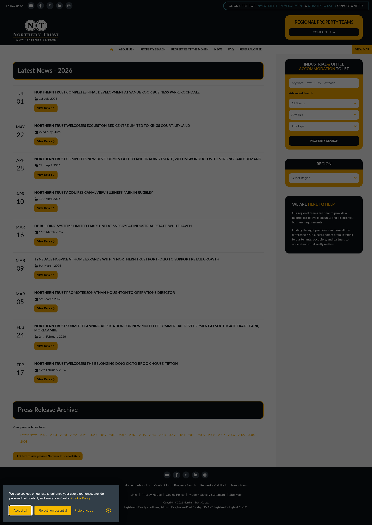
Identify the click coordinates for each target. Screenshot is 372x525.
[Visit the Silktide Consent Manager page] (108, 510)
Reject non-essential (53, 510)
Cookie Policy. (81, 498)
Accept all (20, 510)
